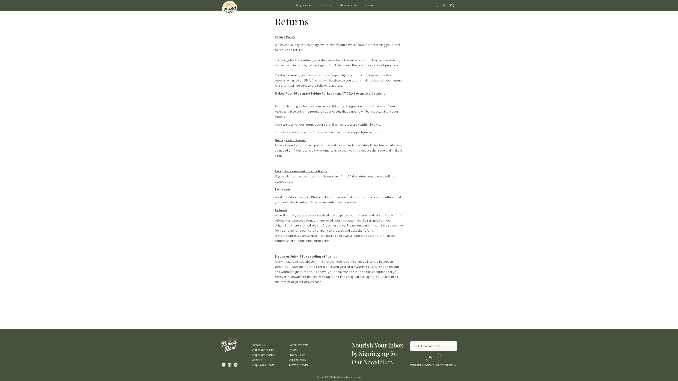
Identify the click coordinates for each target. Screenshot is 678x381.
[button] (436, 5)
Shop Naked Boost (263, 365)
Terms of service (298, 365)
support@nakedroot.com (349, 75)
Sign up (433, 357)
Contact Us (258, 344)
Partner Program (298, 344)
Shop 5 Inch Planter (263, 354)
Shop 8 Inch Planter (263, 349)
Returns (293, 349)
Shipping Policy (297, 359)
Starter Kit (257, 359)
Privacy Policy (297, 354)
